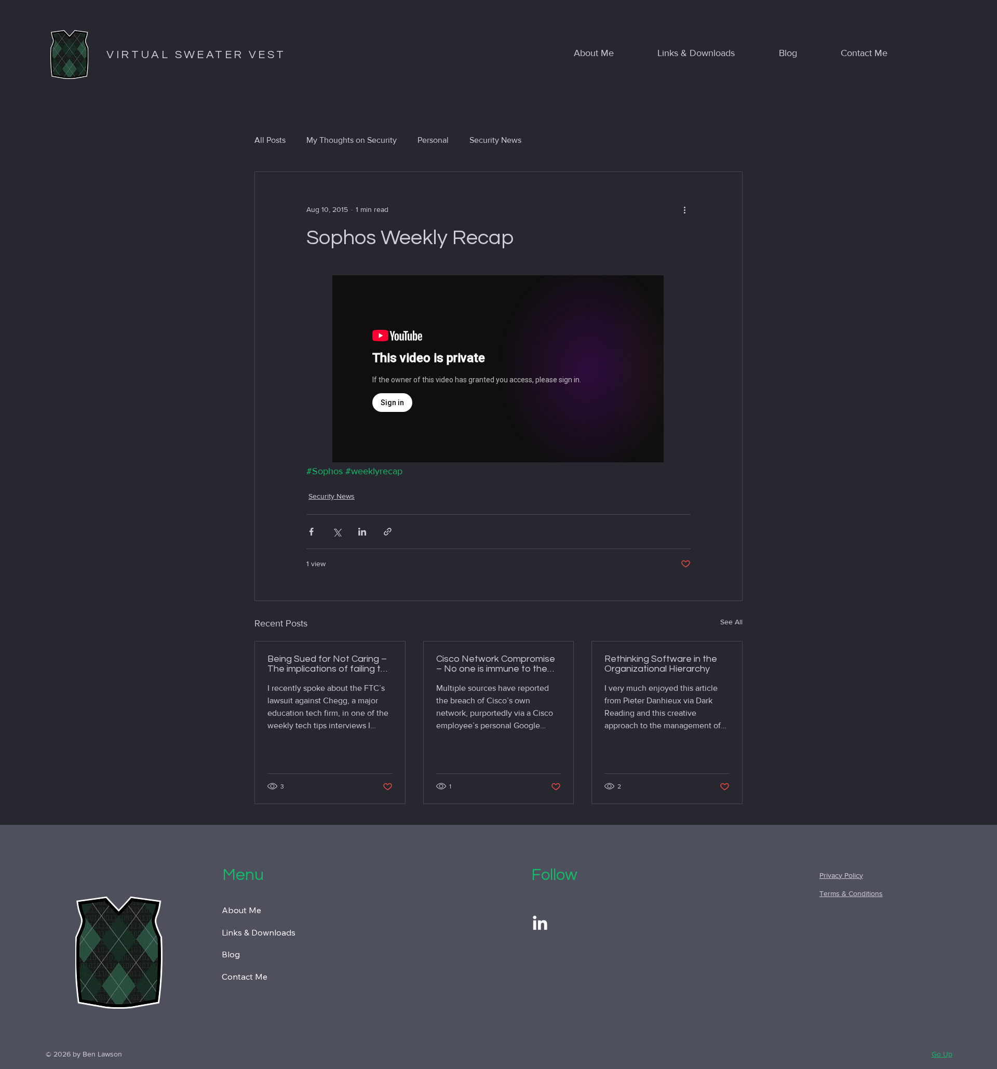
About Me (241, 910)
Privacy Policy (841, 875)
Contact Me (244, 976)
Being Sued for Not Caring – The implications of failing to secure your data (327, 664)
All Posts (270, 140)
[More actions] (684, 209)
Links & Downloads (258, 932)
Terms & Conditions (851, 893)
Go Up (942, 1054)
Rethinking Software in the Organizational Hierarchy (660, 664)
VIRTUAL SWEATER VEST (196, 55)
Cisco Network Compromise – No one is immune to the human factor (495, 664)
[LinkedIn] (540, 924)
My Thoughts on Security (351, 140)
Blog (231, 954)
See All (731, 622)
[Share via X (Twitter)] (337, 532)
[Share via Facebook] (311, 532)
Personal (433, 140)
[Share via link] (388, 532)
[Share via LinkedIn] (362, 532)
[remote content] (498, 369)
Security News (495, 140)
